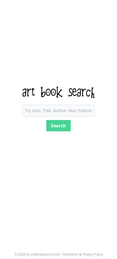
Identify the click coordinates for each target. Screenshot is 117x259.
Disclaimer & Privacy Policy (82, 254)
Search (58, 126)
